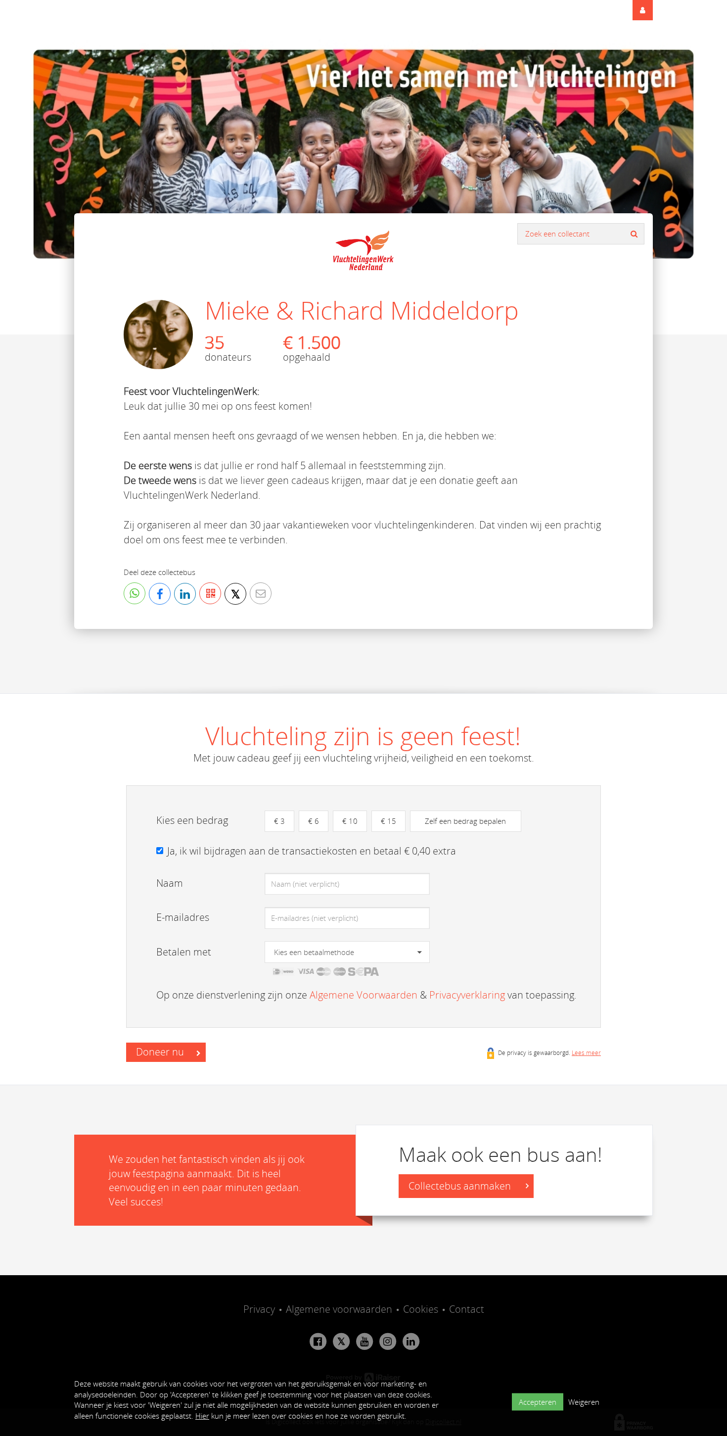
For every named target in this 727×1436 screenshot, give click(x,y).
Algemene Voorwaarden (363, 995)
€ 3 (279, 821)
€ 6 (313, 821)
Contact (466, 1309)
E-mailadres (182, 917)
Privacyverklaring (467, 995)
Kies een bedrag (192, 820)
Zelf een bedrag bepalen (465, 821)
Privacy (259, 1309)
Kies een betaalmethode (314, 952)
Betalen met (183, 951)
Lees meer (586, 1052)
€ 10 (350, 821)
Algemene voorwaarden (339, 1309)
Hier (202, 1416)
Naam (169, 883)
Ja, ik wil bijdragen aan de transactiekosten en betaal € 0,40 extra (311, 851)
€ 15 (388, 821)
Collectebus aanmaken (461, 1186)
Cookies (420, 1309)
